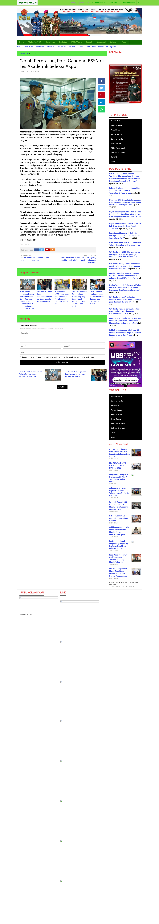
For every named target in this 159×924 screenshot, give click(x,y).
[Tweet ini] (101, 88)
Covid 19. (114, 157)
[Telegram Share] (101, 102)
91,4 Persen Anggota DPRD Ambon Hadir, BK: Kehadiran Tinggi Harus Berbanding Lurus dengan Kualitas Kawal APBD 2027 (125, 214)
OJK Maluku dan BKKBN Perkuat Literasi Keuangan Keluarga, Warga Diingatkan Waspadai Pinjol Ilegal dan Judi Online (125, 254)
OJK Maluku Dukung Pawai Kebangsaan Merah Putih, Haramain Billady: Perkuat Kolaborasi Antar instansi (124, 266)
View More (62, 387)
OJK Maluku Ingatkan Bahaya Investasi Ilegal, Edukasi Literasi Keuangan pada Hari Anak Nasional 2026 (124, 311)
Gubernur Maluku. (117, 125)
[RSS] (52, 249)
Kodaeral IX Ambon (118, 153)
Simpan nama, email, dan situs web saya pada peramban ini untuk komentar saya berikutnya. (58, 357)
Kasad (113, 162)
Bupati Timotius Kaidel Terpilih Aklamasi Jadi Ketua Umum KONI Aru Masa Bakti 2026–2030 (125, 226)
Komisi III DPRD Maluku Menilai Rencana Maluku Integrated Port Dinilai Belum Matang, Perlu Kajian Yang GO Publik (125, 320)
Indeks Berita (115, 586)
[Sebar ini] (101, 81)
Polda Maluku (115, 130)
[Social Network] (139, 2)
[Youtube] (47, 249)
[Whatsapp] (101, 109)
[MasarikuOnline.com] (27, 3)
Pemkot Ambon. (116, 134)
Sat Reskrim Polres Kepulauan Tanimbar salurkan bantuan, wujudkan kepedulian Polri (44, 296)
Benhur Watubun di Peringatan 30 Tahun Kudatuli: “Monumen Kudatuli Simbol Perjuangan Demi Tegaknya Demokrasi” (125, 287)
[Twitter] (41, 249)
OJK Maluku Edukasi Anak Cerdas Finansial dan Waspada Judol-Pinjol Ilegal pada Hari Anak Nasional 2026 (125, 299)
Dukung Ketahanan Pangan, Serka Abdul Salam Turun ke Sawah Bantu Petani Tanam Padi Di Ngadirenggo (125, 190)
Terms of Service (128, 586)
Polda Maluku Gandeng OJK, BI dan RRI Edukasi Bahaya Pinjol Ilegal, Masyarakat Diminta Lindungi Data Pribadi (125, 332)
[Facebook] (36, 249)
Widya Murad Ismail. (118, 148)
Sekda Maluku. (116, 144)
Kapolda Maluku (116, 121)
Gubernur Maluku (117, 139)
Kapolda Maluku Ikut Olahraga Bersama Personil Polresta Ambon (35, 257)
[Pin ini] (101, 95)
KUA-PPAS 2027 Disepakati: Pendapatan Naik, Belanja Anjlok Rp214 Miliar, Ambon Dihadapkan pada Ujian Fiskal (125, 202)
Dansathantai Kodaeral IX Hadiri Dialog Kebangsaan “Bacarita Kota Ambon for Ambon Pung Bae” (124, 235)
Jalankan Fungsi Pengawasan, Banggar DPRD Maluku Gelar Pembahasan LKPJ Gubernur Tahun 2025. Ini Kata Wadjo (124, 275)
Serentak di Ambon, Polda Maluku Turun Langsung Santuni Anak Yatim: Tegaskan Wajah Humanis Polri (79, 299)
